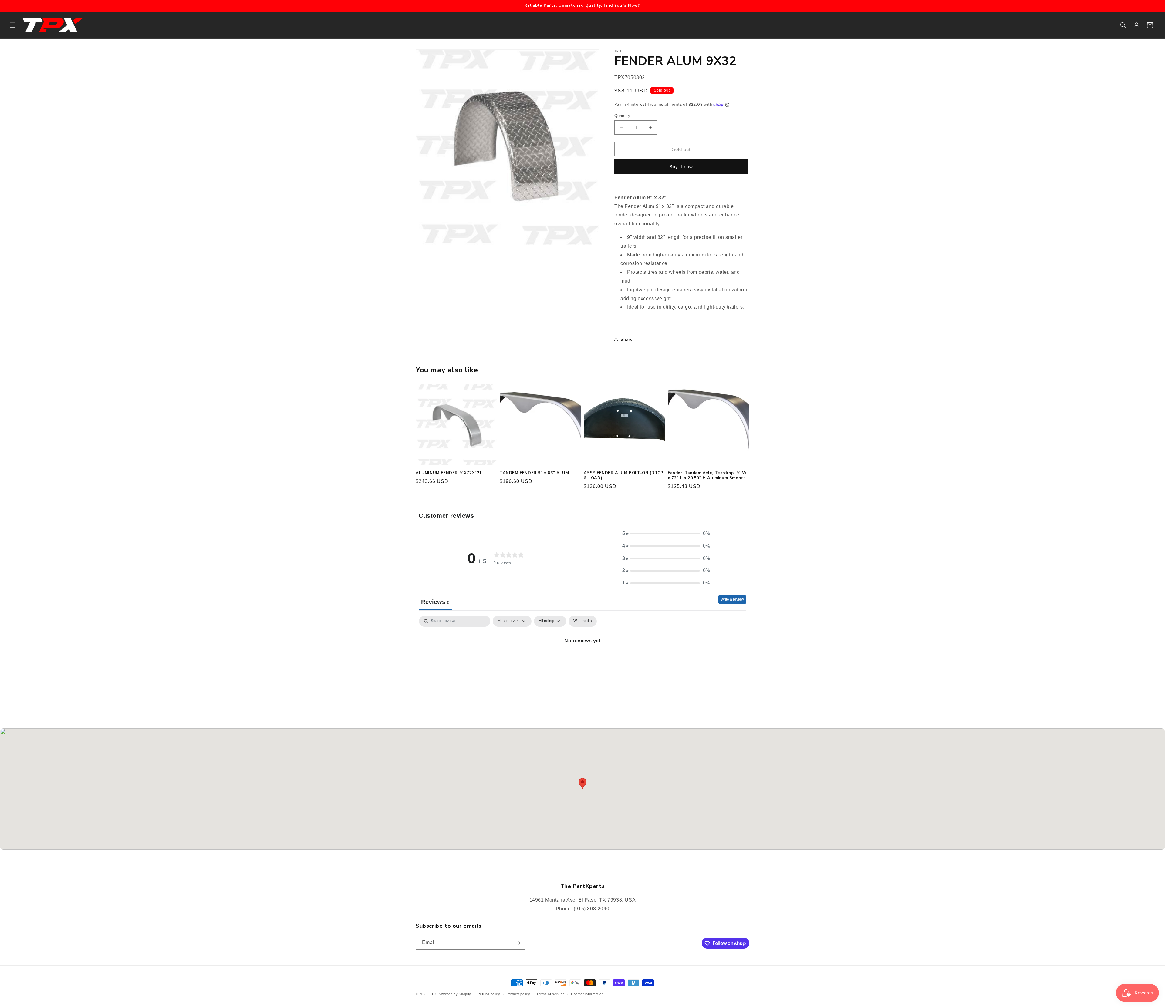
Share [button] (626, 339)
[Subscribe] (518, 943)
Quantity (622, 115)
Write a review (732, 599)
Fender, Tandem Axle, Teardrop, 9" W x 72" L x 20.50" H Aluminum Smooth (707, 476)
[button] (12, 25)
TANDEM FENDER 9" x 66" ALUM (534, 473)
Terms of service (550, 994)
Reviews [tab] (435, 601)
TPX (433, 994)
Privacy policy (518, 994)
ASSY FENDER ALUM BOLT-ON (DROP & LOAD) (624, 476)
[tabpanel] (582, 661)
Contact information (587, 994)
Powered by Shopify (454, 994)
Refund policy (489, 994)
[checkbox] (583, 621)
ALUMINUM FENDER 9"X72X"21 (449, 473)
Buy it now (681, 166)
